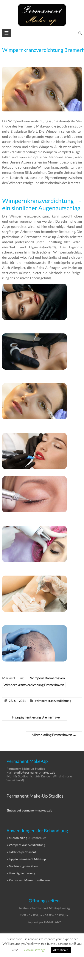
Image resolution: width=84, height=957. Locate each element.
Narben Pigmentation (23, 866)
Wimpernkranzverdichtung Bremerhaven (33, 685)
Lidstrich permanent (22, 852)
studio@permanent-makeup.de (34, 772)
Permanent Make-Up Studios (35, 795)
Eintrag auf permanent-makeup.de (29, 810)
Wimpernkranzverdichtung (53, 700)
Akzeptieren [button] (60, 950)
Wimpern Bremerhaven (47, 678)
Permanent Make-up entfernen (29, 880)
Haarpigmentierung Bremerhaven (35, 717)
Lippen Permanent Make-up (27, 859)
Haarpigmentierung (22, 873)
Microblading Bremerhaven (54, 735)
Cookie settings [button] (34, 950)
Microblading (18, 838)
